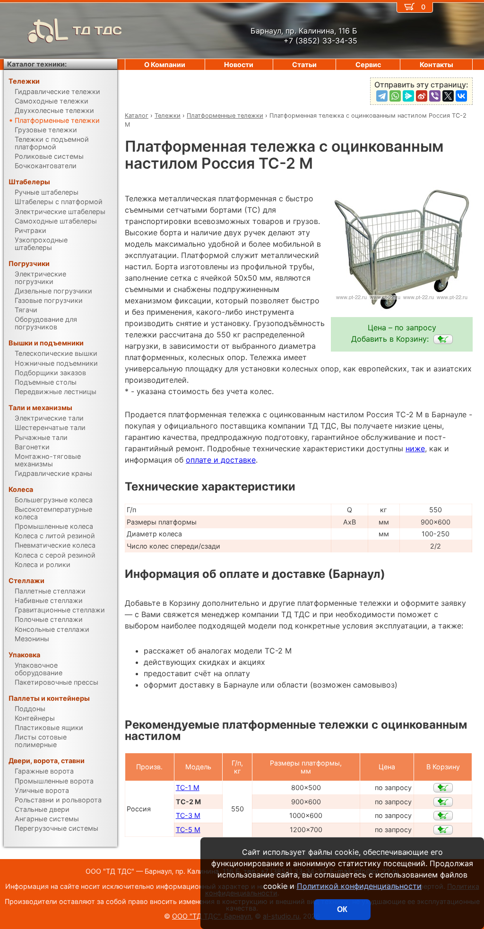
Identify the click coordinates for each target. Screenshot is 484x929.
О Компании (164, 64)
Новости (238, 64)
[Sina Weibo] (421, 96)
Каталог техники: (37, 64)
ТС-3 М (188, 815)
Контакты (436, 64)
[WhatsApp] (395, 96)
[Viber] (435, 96)
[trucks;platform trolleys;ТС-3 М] (443, 815)
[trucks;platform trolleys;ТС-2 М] (443, 339)
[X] (448, 96)
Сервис (368, 64)
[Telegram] (382, 96)
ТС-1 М (187, 787)
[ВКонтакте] (461, 96)
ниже (415, 448)
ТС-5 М (188, 830)
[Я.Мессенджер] (408, 96)
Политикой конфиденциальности (359, 886)
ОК (342, 909)
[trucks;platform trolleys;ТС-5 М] (443, 829)
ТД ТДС (97, 30)
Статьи (304, 64)
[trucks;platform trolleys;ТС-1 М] (443, 787)
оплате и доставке (221, 459)
